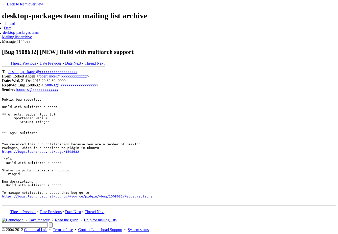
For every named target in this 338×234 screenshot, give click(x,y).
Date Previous (51, 63)
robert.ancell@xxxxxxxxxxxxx (62, 76)
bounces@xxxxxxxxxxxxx (37, 89)
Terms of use (63, 230)
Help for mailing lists (100, 220)
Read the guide (66, 220)
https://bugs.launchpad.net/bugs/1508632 (40, 152)
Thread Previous (23, 63)
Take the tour (39, 220)
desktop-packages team (21, 32)
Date (7, 28)
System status (138, 230)
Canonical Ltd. (35, 230)
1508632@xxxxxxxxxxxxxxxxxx (69, 85)
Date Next (73, 63)
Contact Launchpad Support (100, 230)
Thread (9, 23)
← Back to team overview (22, 4)
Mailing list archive (17, 37)
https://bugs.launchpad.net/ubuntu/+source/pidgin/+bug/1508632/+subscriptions (77, 196)
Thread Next (94, 63)
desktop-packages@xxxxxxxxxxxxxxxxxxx (42, 72)
